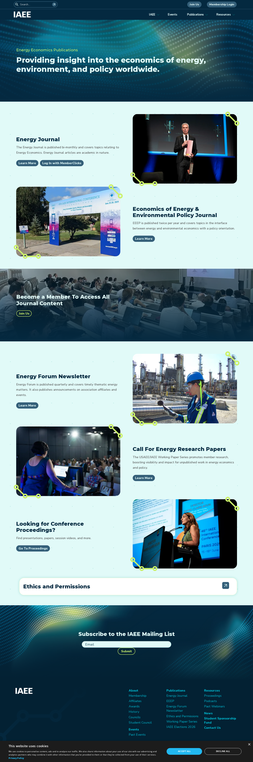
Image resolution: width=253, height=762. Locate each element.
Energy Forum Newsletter (176, 708)
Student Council (140, 722)
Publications (195, 14)
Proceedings (213, 696)
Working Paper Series (181, 721)
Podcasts (210, 701)
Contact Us (212, 728)
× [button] (249, 744)
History (134, 712)
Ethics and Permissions (182, 716)
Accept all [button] (184, 751)
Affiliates (135, 701)
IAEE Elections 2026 (181, 727)
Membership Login (221, 4)
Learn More (27, 163)
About (133, 690)
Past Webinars (214, 706)
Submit (126, 651)
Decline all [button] (223, 751)
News (208, 713)
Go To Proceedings (33, 548)
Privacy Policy (16, 758)
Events (172, 14)
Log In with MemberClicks (61, 163)
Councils (134, 717)
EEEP (170, 701)
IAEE (152, 14)
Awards (134, 706)
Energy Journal (176, 696)
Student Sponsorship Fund (220, 720)
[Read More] (225, 585)
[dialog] (126, 751)
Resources (223, 14)
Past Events (137, 735)
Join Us (194, 4)
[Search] (54, 4)
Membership (137, 696)
